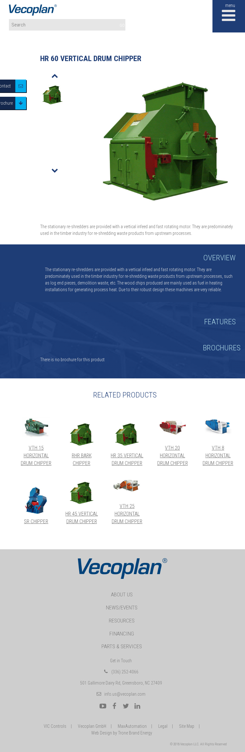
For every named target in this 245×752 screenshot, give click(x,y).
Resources (122, 620)
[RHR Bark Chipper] (82, 434)
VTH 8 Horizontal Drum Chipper (218, 455)
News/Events (121, 607)
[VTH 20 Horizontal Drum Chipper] (172, 427)
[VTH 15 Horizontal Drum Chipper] (36, 427)
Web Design (101, 732)
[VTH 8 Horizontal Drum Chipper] (218, 427)
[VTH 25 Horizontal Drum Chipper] (127, 485)
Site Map (186, 726)
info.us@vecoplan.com (124, 694)
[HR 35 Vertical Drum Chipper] (127, 434)
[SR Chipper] (36, 501)
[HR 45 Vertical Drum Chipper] (82, 493)
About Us (122, 594)
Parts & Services (121, 646)
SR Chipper (36, 521)
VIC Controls (55, 726)
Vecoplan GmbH (92, 726)
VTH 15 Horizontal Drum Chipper (36, 455)
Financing (121, 633)
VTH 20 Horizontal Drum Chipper (172, 455)
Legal (162, 726)
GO (122, 25)
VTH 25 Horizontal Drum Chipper (127, 513)
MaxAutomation (132, 726)
